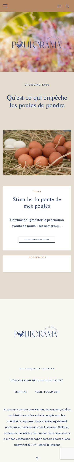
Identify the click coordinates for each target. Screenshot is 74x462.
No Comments (37, 257)
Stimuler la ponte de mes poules (37, 202)
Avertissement (47, 391)
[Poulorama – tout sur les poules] (37, 41)
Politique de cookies (37, 368)
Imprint (21, 391)
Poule (37, 191)
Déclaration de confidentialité (37, 380)
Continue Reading (37, 239)
